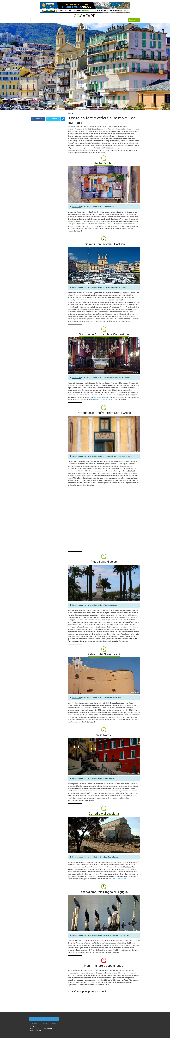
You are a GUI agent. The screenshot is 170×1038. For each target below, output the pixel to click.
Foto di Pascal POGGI (164, 108)
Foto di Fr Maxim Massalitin (131, 852)
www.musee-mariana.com (117, 879)
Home (44, 1019)
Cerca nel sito (133, 20)
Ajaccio (90, 627)
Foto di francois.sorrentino (132, 930)
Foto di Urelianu (135, 692)
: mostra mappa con (93, 207)
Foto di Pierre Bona (134, 372)
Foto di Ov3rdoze (134, 451)
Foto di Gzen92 (135, 600)
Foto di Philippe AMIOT (133, 282)
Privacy (54, 1023)
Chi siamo (34, 1023)
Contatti (45, 1023)
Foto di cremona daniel (133, 773)
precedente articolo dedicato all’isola (105, 400)
